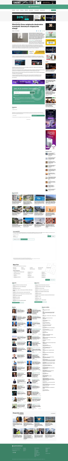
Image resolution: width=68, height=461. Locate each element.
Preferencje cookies (48, 453)
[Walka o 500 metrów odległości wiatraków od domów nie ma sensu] (47, 186)
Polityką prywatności (32, 112)
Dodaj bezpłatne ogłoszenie (16, 302)
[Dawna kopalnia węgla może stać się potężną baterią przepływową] (47, 166)
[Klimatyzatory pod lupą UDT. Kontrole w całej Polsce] (47, 190)
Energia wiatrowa (49, 267)
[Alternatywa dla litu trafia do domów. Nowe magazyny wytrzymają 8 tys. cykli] (47, 159)
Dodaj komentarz (34, 115)
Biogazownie (14, 267)
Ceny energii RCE (36, 10)
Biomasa (22, 267)
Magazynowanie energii (37, 454)
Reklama (46, 451)
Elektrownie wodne (40, 267)
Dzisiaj (24, 239)
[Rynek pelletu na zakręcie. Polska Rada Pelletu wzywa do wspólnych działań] (47, 163)
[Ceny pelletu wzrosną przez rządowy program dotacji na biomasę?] (47, 183)
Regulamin (21, 112)
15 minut (49, 236)
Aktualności (13, 10)
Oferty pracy (21, 10)
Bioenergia (35, 453)
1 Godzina (53, 236)
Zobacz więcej (52, 279)
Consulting (31, 267)
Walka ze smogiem (36, 455)
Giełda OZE (26, 10)
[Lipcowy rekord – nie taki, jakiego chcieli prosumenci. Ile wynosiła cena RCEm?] (28, 209)
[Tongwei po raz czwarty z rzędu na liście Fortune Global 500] (51, 66)
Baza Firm (17, 10)
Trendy (35, 449)
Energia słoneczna (18, 22)
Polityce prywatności (21, 113)
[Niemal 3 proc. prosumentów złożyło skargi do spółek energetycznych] (17, 209)
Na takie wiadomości (32, 40)
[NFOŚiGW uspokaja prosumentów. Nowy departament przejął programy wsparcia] (17, 221)
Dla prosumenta (31, 10)
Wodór (35, 456)
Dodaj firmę (47, 279)
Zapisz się (32, 92)
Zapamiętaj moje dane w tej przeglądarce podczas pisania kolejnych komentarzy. (21, 117)
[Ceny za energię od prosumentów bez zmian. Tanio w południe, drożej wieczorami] (28, 221)
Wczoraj (17, 239)
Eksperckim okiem (42, 10)
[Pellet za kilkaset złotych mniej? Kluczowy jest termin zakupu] (47, 174)
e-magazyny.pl (21, 414)
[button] (49, 10)
